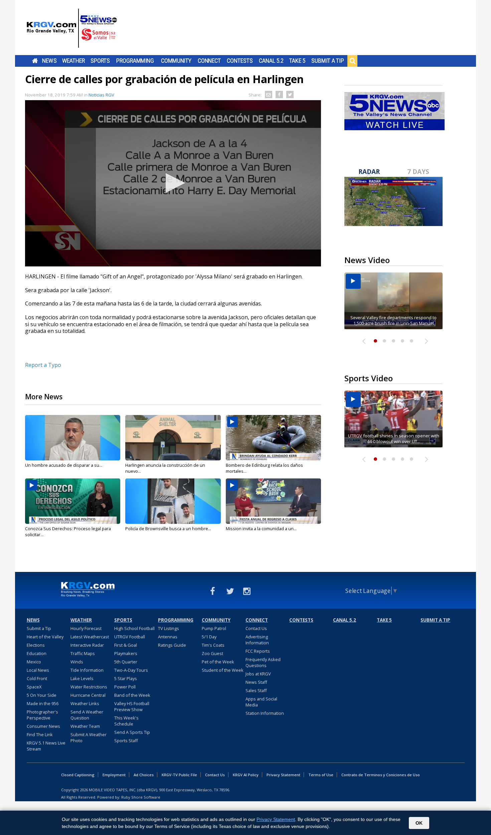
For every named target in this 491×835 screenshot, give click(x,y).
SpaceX (34, 687)
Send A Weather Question (86, 715)
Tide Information (87, 670)
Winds (76, 662)
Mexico (34, 662)
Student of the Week (222, 670)
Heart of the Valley (45, 637)
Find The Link (40, 735)
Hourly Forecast (86, 628)
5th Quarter (125, 662)
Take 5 (297, 60)
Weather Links (84, 703)
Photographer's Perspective (42, 715)
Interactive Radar (87, 645)
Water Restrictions (88, 687)
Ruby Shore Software (140, 797)
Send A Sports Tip (132, 732)
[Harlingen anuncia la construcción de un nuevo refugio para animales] (172, 437)
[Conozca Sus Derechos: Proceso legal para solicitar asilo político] (72, 501)
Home (35, 60)
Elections (36, 645)
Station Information (265, 713)
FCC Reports (258, 651)
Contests (240, 60)
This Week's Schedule (126, 721)
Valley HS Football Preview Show (131, 706)
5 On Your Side (41, 695)
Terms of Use (320, 774)
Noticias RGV (101, 95)
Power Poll (125, 687)
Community (176, 60)
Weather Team (85, 726)
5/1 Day (209, 637)
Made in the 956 (42, 703)
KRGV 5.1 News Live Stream (46, 746)
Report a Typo (43, 365)
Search (352, 60)
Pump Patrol (214, 628)
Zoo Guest (212, 653)
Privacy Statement (283, 774)
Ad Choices (144, 774)
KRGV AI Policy (246, 774)
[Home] (72, 28)
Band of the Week (132, 695)
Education (36, 653)
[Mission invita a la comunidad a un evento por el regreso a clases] (273, 501)
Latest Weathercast (89, 637)
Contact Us (256, 628)
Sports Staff (126, 741)
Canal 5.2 (271, 60)
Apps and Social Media (261, 702)
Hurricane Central (88, 695)
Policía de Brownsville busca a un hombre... (168, 529)
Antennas (167, 637)
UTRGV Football (129, 637)
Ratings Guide (172, 645)
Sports (100, 60)
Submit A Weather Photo (88, 738)
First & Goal (125, 645)
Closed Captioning (78, 774)
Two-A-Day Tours (131, 670)
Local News (38, 670)
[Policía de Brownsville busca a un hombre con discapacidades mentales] (172, 501)
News (49, 60)
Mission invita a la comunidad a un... (261, 529)
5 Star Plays (125, 678)
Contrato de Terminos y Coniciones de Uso (380, 774)
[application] (173, 183)
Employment (114, 774)
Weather (73, 60)
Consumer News (43, 726)
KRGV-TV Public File (179, 774)
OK (419, 823)
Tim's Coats (213, 645)
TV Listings (168, 628)
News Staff (256, 682)
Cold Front (37, 678)
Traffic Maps (82, 653)
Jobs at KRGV (258, 674)
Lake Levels (82, 678)
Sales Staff (256, 690)
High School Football (134, 628)
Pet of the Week (218, 662)
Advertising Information (257, 640)
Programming (135, 60)
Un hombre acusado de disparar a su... (63, 465)
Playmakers (125, 653)
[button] (173, 183)
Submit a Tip (327, 60)
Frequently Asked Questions (263, 662)
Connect (209, 60)
